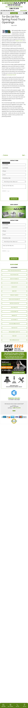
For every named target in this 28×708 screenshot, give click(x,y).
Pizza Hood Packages (14, 299)
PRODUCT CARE (13, 295)
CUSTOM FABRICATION (14, 323)
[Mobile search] (24, 13)
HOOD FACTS (14, 283)
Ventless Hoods (13, 303)
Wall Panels (13, 307)
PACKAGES (22, 0)
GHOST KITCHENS (14, 278)
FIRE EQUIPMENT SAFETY (14, 331)
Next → (24, 155)
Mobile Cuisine (19, 41)
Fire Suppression (13, 340)
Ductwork (13, 319)
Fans (13, 336)
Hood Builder (14, 13)
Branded (14, 315)
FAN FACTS (13, 327)
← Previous (5, 155)
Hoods (13, 287)
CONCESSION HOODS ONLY (15, 0)
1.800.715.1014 (14, 8)
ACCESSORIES (14, 311)
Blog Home (14, 264)
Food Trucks (13, 274)
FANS (26, 0)
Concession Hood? (11, 75)
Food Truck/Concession (14, 270)
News (13, 291)
